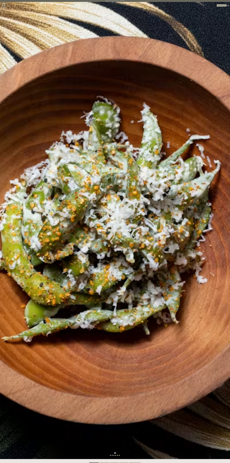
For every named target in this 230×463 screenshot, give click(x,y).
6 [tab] (119, 459)
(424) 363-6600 (122, 0)
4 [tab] (115, 459)
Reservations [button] (221, 5)
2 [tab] (112, 459)
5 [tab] (117, 459)
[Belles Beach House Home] (4, 5)
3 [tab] (114, 459)
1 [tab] (110, 459)
